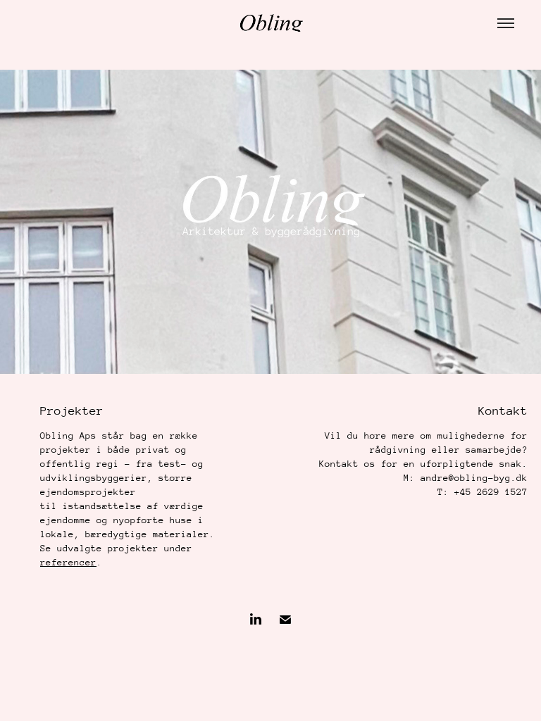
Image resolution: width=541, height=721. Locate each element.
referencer (68, 562)
